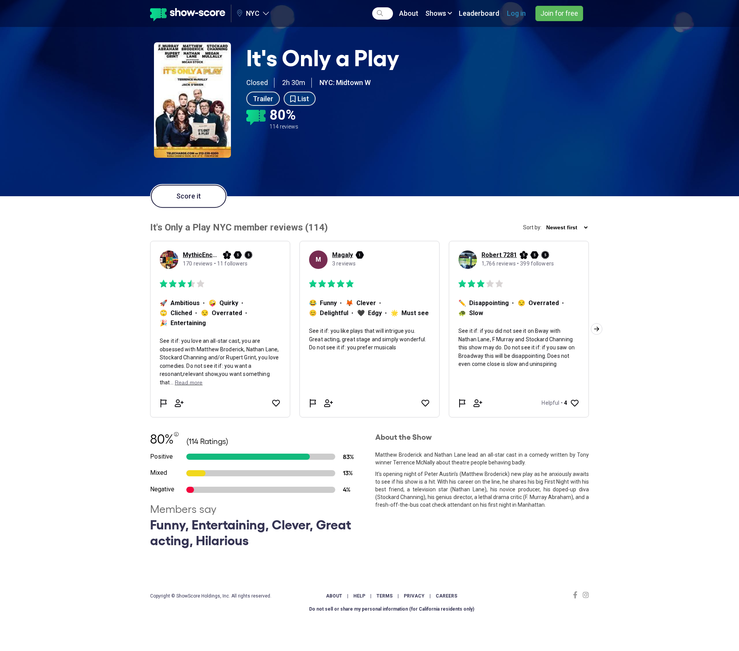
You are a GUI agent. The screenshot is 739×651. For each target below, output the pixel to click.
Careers (446, 596)
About (408, 13)
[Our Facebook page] (577, 595)
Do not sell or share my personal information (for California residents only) (391, 609)
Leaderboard (479, 13)
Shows (436, 13)
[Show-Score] (187, 13)
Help (359, 596)
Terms (384, 596)
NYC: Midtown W (345, 82)
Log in (516, 13)
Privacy (414, 596)
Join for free (559, 13)
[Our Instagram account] (585, 595)
